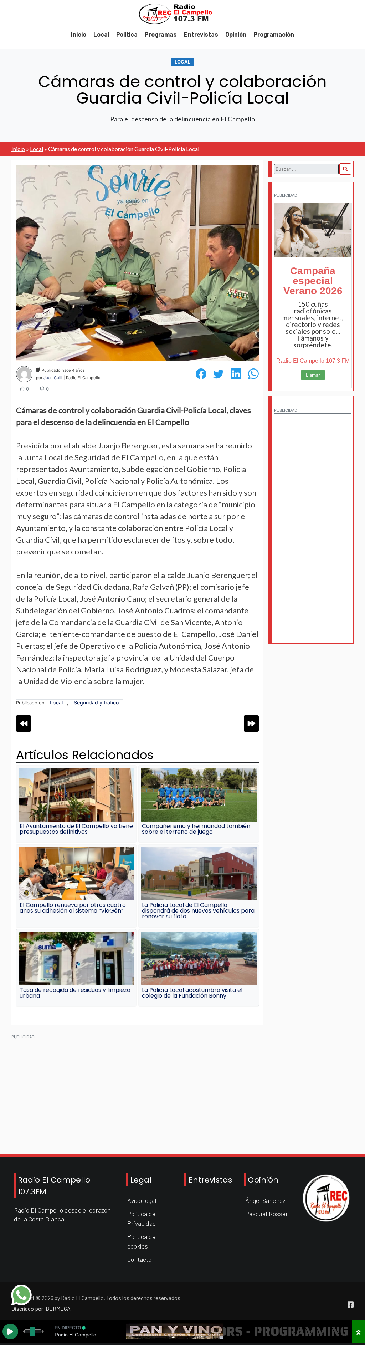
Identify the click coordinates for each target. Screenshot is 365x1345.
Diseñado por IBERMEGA (41, 1308)
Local (101, 34)
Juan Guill (52, 377)
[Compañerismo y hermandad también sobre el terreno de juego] (198, 795)
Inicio (78, 34)
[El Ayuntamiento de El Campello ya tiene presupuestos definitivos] (76, 795)
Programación (273, 34)
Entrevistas (201, 34)
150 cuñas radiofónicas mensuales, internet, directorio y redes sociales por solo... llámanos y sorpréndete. (312, 324)
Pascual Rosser (266, 1214)
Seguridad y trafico (96, 702)
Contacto (139, 1259)
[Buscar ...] (345, 169)
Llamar (313, 375)
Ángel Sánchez (265, 1200)
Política (127, 34)
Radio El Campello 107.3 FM (313, 361)
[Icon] (351, 1304)
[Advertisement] (312, 525)
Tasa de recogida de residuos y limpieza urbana (75, 993)
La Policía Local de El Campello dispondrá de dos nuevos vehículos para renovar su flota (198, 910)
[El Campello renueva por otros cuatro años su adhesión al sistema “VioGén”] (76, 873)
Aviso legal (141, 1200)
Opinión (235, 34)
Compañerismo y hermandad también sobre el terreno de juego (196, 829)
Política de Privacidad (141, 1218)
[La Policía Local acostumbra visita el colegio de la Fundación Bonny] (198, 958)
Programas (161, 34)
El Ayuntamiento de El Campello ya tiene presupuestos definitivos (76, 829)
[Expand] (358, 1331)
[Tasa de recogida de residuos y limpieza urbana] (76, 958)
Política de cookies (141, 1241)
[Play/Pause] (10, 1331)
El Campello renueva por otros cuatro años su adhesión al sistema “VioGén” (73, 908)
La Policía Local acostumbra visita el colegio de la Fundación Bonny (192, 993)
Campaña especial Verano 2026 (313, 280)
